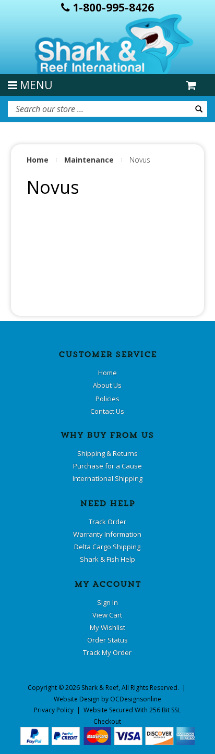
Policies (107, 398)
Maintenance (89, 160)
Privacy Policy (54, 710)
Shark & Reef (99, 687)
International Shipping (107, 478)
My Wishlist (107, 627)
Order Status (107, 640)
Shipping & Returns (107, 453)
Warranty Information (107, 534)
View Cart (107, 615)
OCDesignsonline (135, 699)
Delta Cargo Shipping (107, 546)
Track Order (107, 521)
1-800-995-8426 (112, 7)
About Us (107, 385)
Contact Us (107, 411)
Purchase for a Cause (107, 466)
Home (38, 160)
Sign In (107, 602)
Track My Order (107, 652)
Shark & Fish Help (107, 559)
